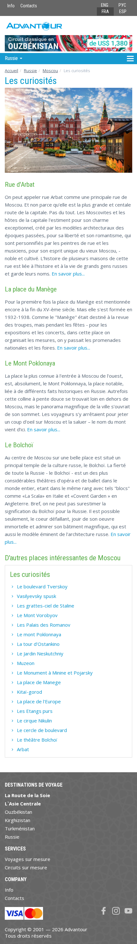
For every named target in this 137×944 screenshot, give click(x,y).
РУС (122, 5)
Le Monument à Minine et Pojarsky (55, 672)
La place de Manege (39, 682)
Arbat (23, 749)
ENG (104, 5)
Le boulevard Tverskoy (42, 586)
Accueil (11, 70)
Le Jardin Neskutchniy (40, 653)
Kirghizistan (17, 820)
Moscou (50, 70)
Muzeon (25, 663)
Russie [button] (12, 58)
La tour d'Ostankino (38, 644)
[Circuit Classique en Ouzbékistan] (68, 34)
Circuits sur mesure (26, 867)
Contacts (28, 5)
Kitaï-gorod (29, 692)
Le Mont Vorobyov (37, 615)
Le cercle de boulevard (42, 730)
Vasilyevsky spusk (36, 596)
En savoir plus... (68, 273)
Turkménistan (20, 828)
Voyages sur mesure (27, 859)
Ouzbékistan (18, 812)
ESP (122, 11)
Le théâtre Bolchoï (37, 739)
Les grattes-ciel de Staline (45, 605)
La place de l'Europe (39, 701)
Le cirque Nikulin (34, 720)
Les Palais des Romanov (43, 625)
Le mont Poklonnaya (39, 634)
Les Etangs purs (35, 711)
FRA (105, 11)
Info (11, 5)
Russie (30, 70)
